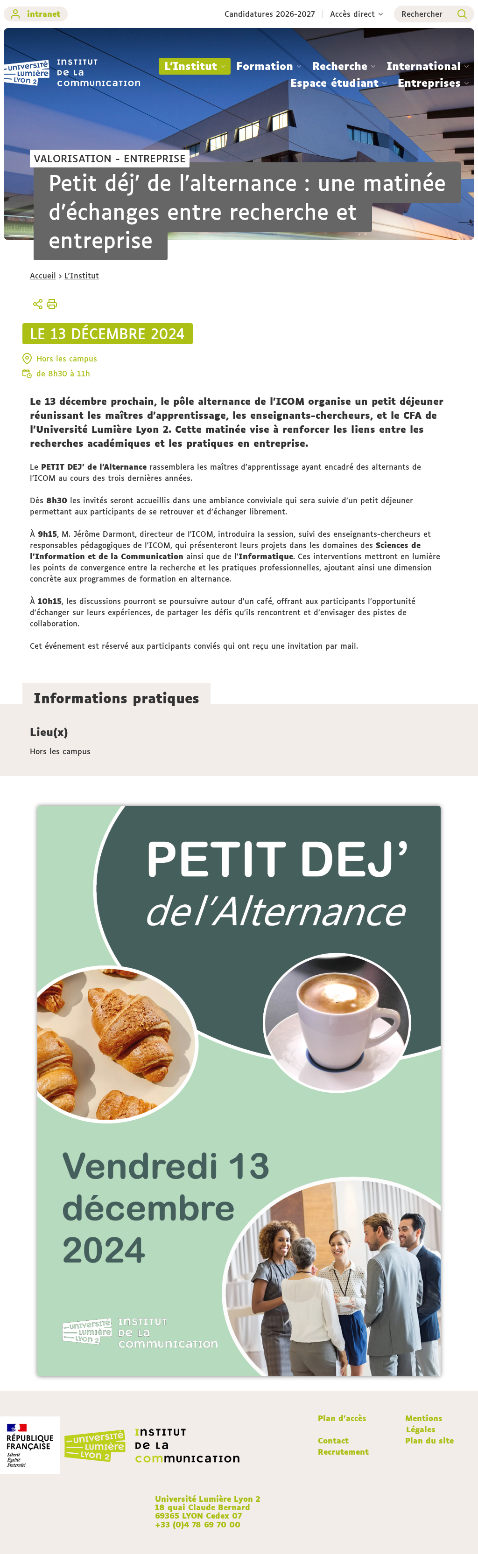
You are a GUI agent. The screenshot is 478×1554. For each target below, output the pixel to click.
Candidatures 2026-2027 (270, 14)
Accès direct (352, 14)
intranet (43, 14)
